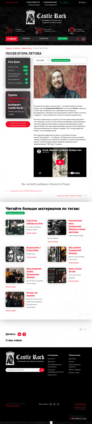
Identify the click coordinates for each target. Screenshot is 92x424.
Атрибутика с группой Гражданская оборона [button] (18, 124)
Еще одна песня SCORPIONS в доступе (26, 191)
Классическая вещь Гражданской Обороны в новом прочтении (77, 226)
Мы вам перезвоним (66, 2)
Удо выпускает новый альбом (69, 195)
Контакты (51, 359)
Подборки (43, 38)
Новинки (26, 38)
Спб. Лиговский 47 (51, 4)
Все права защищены (12, 405)
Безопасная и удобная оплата (49, 30)
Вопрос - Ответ (74, 372)
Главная (9, 48)
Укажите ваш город (12, 2)
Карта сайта (52, 375)
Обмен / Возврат (75, 370)
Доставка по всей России (20, 30)
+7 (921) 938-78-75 (33, 2)
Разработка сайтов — (77, 416)
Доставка (72, 359)
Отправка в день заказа (80, 30)
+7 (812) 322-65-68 (50, 2)
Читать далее (31, 233)
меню (13, 39)
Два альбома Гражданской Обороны (75, 250)
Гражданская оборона (61, 60)
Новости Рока (26, 48)
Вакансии (51, 361)
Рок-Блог (16, 48)
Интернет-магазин (34, 4)
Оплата (71, 361)
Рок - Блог (62, 38)
